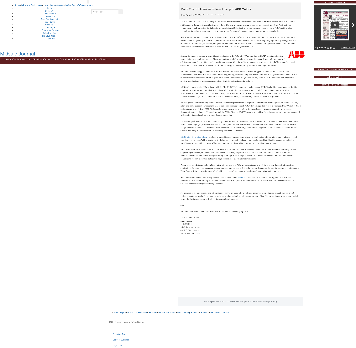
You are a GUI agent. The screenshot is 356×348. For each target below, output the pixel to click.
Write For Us (72, 5)
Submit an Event (50, 33)
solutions (241, 177)
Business (49, 16)
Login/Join (50, 38)
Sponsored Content (50, 30)
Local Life (49, 10)
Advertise (27, 5)
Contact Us (62, 5)
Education (49, 13)
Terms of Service (137, 322)
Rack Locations (37, 5)
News (9, 59)
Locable (127, 322)
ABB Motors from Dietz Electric (194, 136)
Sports (50, 8)
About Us (19, 5)
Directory (49, 27)
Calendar (49, 24)
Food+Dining (50, 21)
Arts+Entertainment (49, 19)
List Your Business (50, 35)
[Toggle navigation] (88, 2)
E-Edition (82, 5)
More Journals (50, 5)
